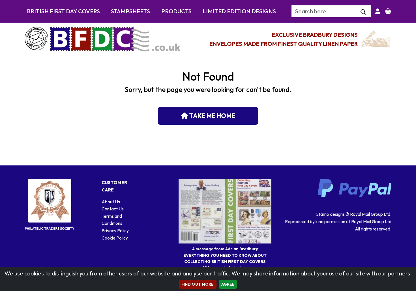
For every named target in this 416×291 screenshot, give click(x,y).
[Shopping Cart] (388, 11)
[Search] (363, 12)
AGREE (228, 284)
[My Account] (377, 11)
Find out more (197, 284)
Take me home (211, 116)
